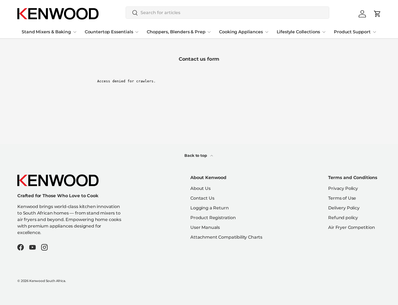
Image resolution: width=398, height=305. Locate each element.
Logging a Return (209, 207)
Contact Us (202, 198)
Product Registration (213, 217)
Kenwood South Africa (47, 281)
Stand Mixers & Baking (46, 31)
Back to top (196, 155)
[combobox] (227, 12)
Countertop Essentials (109, 31)
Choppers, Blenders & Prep (176, 31)
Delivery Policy (344, 207)
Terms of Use (342, 198)
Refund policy (343, 217)
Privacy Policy (343, 188)
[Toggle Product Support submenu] (374, 32)
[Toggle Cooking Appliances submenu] (266, 32)
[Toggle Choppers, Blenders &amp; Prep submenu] (209, 32)
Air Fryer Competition (351, 227)
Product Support (352, 31)
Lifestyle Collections (298, 31)
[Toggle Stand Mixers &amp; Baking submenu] (74, 32)
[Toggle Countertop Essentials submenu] (136, 32)
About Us (200, 188)
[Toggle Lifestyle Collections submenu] (324, 32)
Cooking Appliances (241, 31)
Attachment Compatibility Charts (226, 237)
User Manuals (205, 227)
